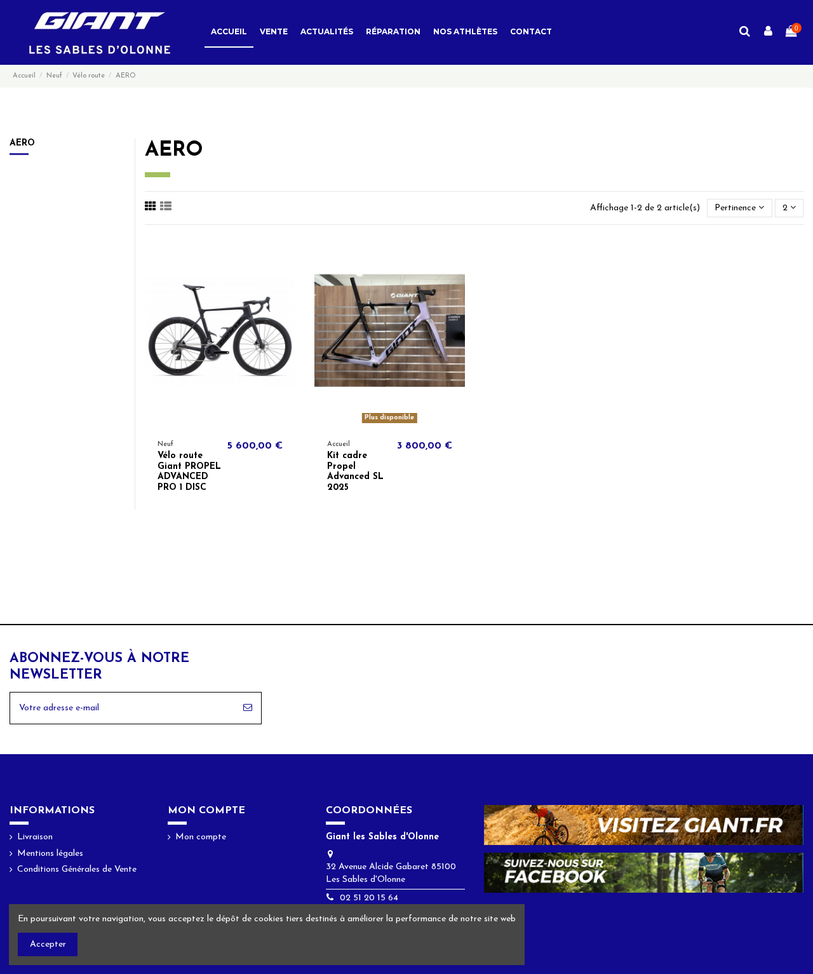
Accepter (48, 944)
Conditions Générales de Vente (77, 869)
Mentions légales (50, 853)
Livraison (35, 837)
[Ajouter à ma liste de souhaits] (211, 423)
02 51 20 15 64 (369, 898)
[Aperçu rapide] (229, 423)
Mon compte (200, 837)
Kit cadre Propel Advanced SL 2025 (355, 471)
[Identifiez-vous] (768, 32)
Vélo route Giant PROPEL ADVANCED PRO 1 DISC (189, 471)
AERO (22, 143)
